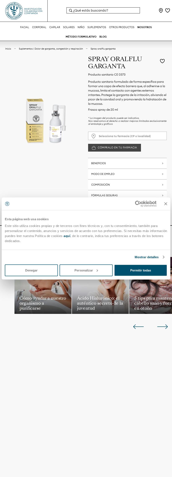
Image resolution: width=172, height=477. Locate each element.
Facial (24, 27)
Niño (81, 27)
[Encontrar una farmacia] (161, 10)
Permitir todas (140, 270)
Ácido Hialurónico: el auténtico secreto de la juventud (100, 303)
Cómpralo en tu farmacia (117, 147)
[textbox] (127, 136)
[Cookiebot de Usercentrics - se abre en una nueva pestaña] (138, 204)
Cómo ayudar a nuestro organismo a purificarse (43, 303)
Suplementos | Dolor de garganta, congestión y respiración (51, 48)
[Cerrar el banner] (165, 203)
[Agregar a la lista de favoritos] (162, 61)
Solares (69, 27)
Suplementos (96, 27)
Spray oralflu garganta (103, 48)
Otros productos (121, 27)
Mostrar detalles (147, 257)
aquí (67, 235)
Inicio (8, 48)
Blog (103, 36)
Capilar (54, 27)
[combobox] (103, 10)
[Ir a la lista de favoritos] (167, 10)
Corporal (39, 27)
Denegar (31, 270)
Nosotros (144, 27)
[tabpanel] (44, 108)
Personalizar (83, 270)
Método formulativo (81, 36)
